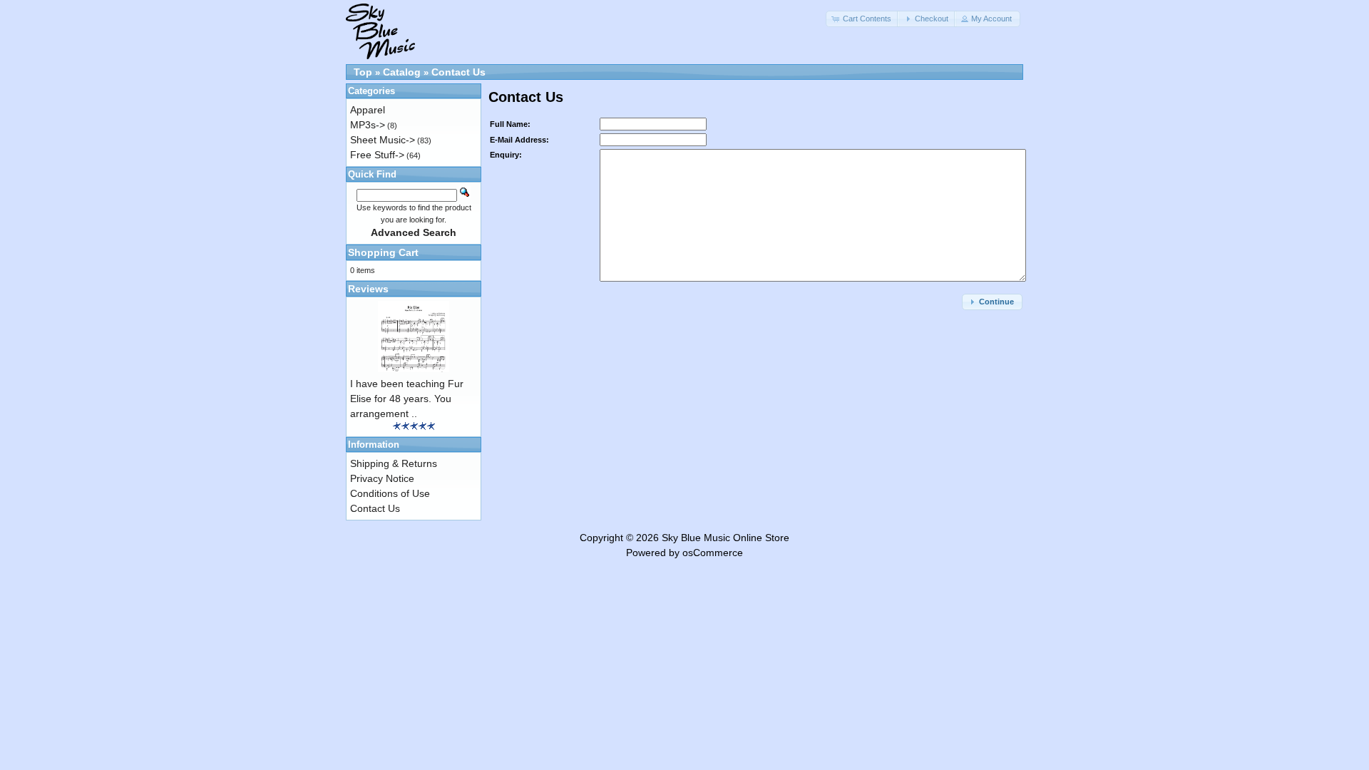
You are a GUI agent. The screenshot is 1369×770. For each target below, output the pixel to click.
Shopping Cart (383, 252)
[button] (863, 19)
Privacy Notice (382, 478)
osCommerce (712, 552)
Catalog (402, 72)
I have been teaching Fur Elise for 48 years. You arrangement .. (406, 398)
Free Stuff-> (377, 154)
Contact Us (458, 72)
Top (363, 72)
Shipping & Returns (393, 463)
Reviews (368, 288)
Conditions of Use (390, 493)
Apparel (367, 109)
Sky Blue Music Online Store (725, 537)
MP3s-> (367, 124)
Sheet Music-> (382, 139)
